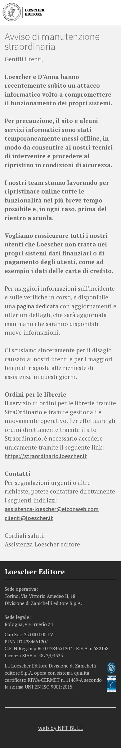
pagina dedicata (37, 306)
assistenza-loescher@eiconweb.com (52, 509)
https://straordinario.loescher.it (46, 456)
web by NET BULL (60, 728)
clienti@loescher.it (29, 518)
